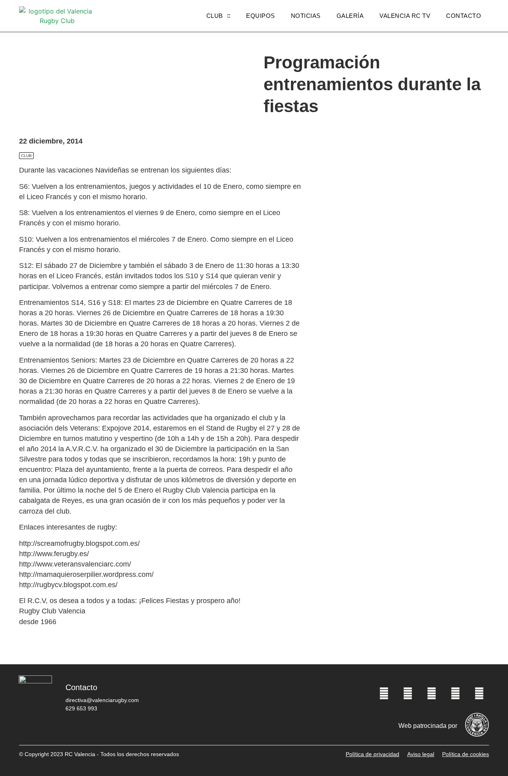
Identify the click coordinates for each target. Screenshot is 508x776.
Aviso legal (420, 754)
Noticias (306, 15)
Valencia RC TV (404, 15)
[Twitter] (408, 693)
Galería (350, 15)
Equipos (260, 15)
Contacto (463, 15)
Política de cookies (465, 754)
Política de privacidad (372, 754)
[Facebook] (384, 693)
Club (214, 15)
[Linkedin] (479, 693)
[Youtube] (455, 693)
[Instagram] (431, 693)
